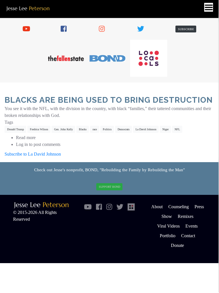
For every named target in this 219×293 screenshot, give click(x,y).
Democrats (124, 129)
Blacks (83, 129)
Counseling (178, 206)
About (157, 206)
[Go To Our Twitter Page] (143, 29)
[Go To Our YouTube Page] (28, 29)
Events (191, 226)
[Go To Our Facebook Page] (66, 29)
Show (166, 216)
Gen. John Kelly (63, 129)
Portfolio (167, 235)
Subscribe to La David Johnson (33, 154)
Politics (107, 129)
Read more (26, 137)
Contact (188, 235)
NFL (177, 129)
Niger (165, 129)
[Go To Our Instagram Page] (104, 29)
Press (199, 206)
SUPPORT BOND (109, 186)
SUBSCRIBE (186, 29)
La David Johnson (146, 129)
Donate (177, 245)
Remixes (185, 216)
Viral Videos (168, 226)
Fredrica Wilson (39, 129)
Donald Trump (15, 129)
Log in (22, 144)
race (95, 129)
